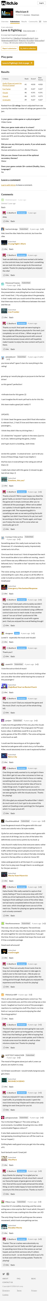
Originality (7, 100)
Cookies (5, 1295)
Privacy (34, 1290)
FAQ (18, 1279)
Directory (6, 1290)
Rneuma (22, 40)
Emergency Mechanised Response (22, 588)
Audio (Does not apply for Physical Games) (12, 84)
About (5, 1279)
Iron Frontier (13, 312)
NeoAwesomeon (12, 923)
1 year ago (22, 200)
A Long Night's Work (17, 244)
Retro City (12, 757)
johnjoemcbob (11, 1117)
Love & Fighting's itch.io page (16, 63)
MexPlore (12, 1159)
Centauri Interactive (14, 537)
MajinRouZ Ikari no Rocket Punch (22, 687)
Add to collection (29, 48)
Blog (33, 1279)
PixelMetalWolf (12, 821)
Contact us (7, 1282)
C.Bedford (17, 38)
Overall (5, 96)
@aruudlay (39, 40)
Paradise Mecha (15, 1227)
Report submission (10, 48)
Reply (3, 207)
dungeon (27, 15)
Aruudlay (30, 40)
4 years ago (34, 229)
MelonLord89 (11, 994)
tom (36, 38)
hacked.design (11, 229)
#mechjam (35, 15)
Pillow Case (10, 1202)
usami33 (9, 664)
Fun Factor (7, 89)
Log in (41, 3)
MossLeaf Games (12, 283)
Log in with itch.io (8, 185)
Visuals (5, 93)
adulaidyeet (10, 357)
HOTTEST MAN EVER (14, 1055)
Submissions (15, 21)
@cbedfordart (28, 38)
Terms (19, 1290)
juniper (8, 720)
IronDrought (13, 952)
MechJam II (22, 11)
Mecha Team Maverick (18, 875)
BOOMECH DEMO (16, 1081)
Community (33, 21)
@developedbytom (9, 40)
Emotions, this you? (16, 480)
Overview (4, 21)
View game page (29, 31)
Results (24, 21)
